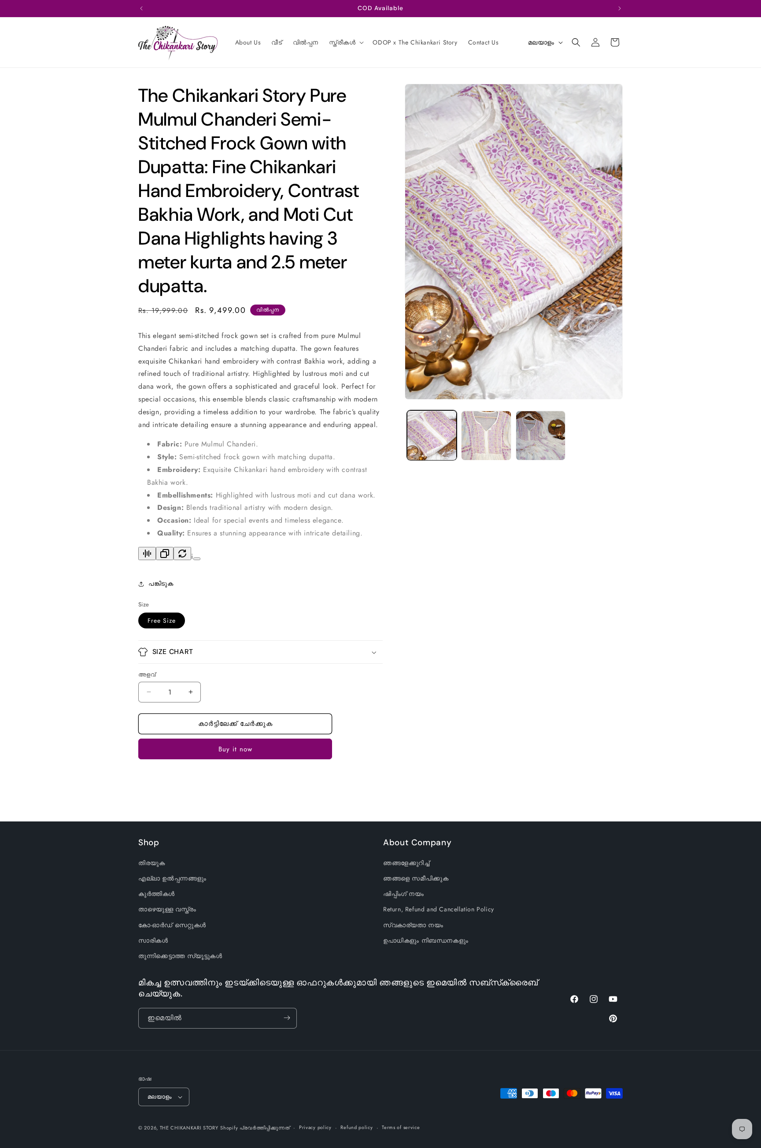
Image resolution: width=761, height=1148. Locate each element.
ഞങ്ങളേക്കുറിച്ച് (406, 862)
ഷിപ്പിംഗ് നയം (403, 894)
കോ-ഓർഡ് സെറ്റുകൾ (172, 925)
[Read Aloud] (147, 553)
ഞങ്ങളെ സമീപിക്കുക (415, 878)
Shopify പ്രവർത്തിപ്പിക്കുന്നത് (255, 1127)
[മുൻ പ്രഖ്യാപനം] (141, 8)
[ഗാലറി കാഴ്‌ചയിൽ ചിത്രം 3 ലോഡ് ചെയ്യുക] (540, 436)
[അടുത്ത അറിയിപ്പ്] (619, 8)
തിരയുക (151, 862)
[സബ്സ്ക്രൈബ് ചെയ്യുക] (286, 1017)
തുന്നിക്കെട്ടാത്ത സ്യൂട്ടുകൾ (180, 955)
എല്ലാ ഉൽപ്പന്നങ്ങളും (172, 878)
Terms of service (401, 1127)
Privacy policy (315, 1127)
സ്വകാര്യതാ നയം (413, 925)
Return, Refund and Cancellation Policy (438, 909)
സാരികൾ (153, 940)
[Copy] (165, 553)
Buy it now (235, 749)
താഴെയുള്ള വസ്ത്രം (167, 909)
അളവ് (146, 674)
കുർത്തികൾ (156, 894)
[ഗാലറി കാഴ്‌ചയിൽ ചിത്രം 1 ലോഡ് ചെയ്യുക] (432, 436)
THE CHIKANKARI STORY (189, 1127)
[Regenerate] (182, 553)
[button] (345, 42)
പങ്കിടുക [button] (160, 583)
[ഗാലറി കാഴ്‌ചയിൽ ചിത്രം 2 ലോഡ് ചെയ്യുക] (486, 436)
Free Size (162, 620)
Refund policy (356, 1127)
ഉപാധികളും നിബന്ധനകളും (425, 940)
